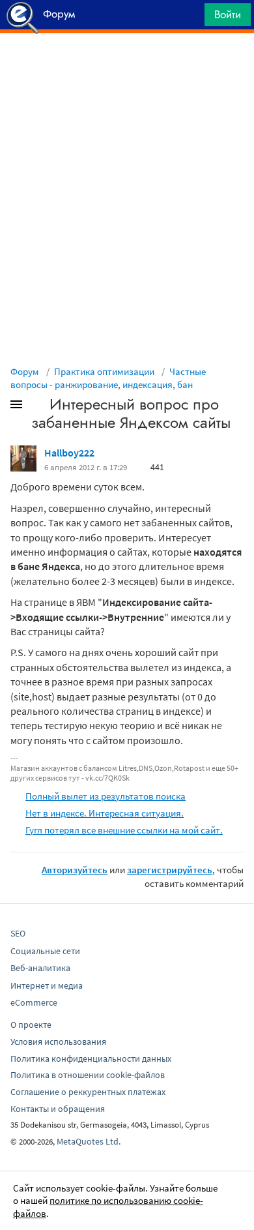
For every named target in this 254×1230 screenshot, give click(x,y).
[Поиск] (190, 17)
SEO (17, 933)
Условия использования (58, 1041)
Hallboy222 (69, 452)
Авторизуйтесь (74, 869)
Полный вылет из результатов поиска (105, 796)
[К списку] (38, 407)
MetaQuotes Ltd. (88, 1141)
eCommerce (33, 1002)
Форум (24, 371)
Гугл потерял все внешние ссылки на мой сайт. (124, 830)
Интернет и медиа (46, 985)
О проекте (30, 1024)
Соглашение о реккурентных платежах (87, 1092)
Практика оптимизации (104, 371)
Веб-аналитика (40, 968)
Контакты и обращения (57, 1109)
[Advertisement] (127, 65)
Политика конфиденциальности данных (90, 1058)
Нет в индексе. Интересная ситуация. (104, 813)
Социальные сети (45, 951)
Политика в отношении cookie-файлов (87, 1075)
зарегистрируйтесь (169, 869)
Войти (227, 14)
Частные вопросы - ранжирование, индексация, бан (108, 378)
